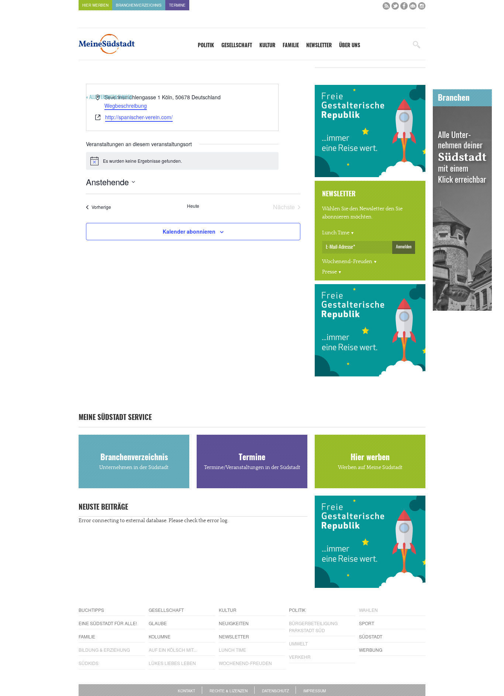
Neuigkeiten (234, 623)
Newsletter (319, 45)
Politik (206, 45)
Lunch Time (335, 233)
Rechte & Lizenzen (229, 690)
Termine (177, 5)
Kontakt (186, 690)
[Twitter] (395, 7)
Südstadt (370, 636)
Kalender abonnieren (189, 231)
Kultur (267, 45)
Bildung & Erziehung (104, 650)
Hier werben (95, 5)
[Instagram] (421, 7)
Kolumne (159, 636)
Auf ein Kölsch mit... (173, 650)
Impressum (314, 690)
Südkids (89, 663)
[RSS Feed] (386, 7)
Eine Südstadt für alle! (108, 623)
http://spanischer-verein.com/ (139, 117)
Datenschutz (275, 690)
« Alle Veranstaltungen (109, 97)
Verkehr (300, 657)
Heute (193, 206)
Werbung (370, 650)
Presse (329, 272)
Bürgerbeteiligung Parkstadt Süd (313, 626)
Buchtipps (91, 610)
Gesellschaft (236, 45)
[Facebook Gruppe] (413, 7)
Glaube (158, 623)
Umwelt (298, 643)
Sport (366, 623)
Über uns (349, 45)
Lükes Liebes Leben (172, 663)
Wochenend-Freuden (347, 262)
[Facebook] (404, 7)
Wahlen (368, 610)
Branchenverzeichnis (139, 5)
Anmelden (403, 247)
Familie (291, 45)
